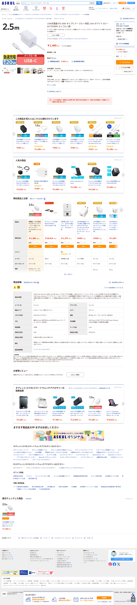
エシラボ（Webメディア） (89, 559)
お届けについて (6, 555)
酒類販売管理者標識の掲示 (63, 565)
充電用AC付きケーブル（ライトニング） (107, 452)
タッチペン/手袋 (51, 455)
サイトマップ (60, 553)
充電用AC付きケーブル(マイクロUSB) (56, 452)
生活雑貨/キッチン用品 (112, 476)
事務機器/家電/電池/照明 (80, 476)
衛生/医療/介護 (32, 478)
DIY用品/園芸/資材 (44, 489)
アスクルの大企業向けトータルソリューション (94, 561)
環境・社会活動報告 (35, 557)
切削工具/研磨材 (63, 486)
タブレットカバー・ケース (20, 450)
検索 (99, 3)
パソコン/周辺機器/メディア (15, 14)
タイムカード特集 (44, 581)
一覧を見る (28, 498)
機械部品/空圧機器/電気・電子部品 (111, 486)
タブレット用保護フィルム (39, 450)
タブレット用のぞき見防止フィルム (61, 450)
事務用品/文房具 (18, 476)
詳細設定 (92, 3)
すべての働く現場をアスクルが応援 (63, 583)
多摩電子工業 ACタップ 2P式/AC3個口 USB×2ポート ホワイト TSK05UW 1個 (68, 225)
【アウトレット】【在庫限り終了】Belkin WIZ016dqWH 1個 (51, 223)
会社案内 (32, 553)
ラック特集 (106, 581)
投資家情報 (33, 555)
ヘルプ (116, 3)
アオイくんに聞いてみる (122, 559)
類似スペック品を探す (36, 198)
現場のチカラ (43, 583)
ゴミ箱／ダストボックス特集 (118, 581)
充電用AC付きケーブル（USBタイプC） (82, 452)
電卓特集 (30, 581)
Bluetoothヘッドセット (115, 455)
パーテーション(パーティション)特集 (85, 581)
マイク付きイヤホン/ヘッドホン (26, 457)
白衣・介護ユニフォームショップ (118, 583)
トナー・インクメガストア (19, 581)
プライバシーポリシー (62, 557)
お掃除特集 (130, 581)
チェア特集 (99, 581)
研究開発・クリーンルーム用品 (89, 486)
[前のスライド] (2, 70)
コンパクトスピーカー (82, 455)
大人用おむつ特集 (85, 583)
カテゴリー (4, 9)
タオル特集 (21, 583)
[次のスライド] (44, 70)
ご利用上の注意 (60, 560)
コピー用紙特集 (7, 581)
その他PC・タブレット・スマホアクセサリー (72, 468)
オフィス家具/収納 (96, 476)
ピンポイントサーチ (34, 585)
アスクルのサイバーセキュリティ (38, 560)
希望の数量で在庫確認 (122, 26)
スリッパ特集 (13, 583)
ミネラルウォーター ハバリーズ (62, 538)
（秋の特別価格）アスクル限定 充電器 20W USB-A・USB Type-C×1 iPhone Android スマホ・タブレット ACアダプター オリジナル (83, 227)
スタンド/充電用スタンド (36, 455)
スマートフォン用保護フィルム (105, 450)
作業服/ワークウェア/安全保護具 (26, 489)
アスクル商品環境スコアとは (112, 287)
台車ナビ (50, 583)
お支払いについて (6, 557)
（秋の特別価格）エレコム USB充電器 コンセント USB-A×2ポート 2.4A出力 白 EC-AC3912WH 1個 (115, 225)
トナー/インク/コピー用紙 (42, 476)
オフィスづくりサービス (21, 585)
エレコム (10, 18)
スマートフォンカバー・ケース (84, 450)
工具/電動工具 (51, 486)
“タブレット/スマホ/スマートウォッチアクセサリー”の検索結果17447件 (89, 388)
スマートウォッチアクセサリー (41, 459)
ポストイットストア (8, 585)
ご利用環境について (62, 559)
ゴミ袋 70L (90, 538)
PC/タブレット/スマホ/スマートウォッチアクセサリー (38, 14)
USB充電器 (86, 14)
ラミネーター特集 (55, 581)
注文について (5, 553)
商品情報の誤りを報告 (30, 282)
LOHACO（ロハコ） (88, 553)
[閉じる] (113, 592)
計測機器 (74, 486)
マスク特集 (76, 583)
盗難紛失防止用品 (102, 457)
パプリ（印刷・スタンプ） (89, 555)
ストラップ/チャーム (87, 457)
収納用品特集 (95, 583)
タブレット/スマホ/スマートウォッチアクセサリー (68, 14)
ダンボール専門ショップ (31, 583)
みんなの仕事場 (87, 557)
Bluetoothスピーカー (99, 455)
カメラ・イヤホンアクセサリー (69, 457)
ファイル (29, 476)
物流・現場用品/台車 (37, 486)
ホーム (4, 14)
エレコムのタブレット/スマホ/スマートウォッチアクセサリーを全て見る (33, 18)
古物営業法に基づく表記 (63, 562)
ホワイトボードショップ (68, 581)
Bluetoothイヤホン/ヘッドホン (48, 457)
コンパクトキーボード (66, 455)
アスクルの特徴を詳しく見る (104, 601)
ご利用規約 (59, 555)
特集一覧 (43, 585)
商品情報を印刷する (129, 18)
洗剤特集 (5, 583)
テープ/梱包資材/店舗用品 (20, 486)
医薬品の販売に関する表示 (63, 566)
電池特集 (36, 581)
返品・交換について (6, 559)
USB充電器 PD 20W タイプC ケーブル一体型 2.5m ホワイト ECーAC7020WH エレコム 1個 (8, 524)
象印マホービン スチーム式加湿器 (29, 538)
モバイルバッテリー (19, 455)
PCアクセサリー (18, 468)
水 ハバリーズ (78, 538)
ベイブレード (46, 538)
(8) (70, 254)
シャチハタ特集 (104, 583)
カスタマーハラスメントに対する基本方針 (40, 559)
